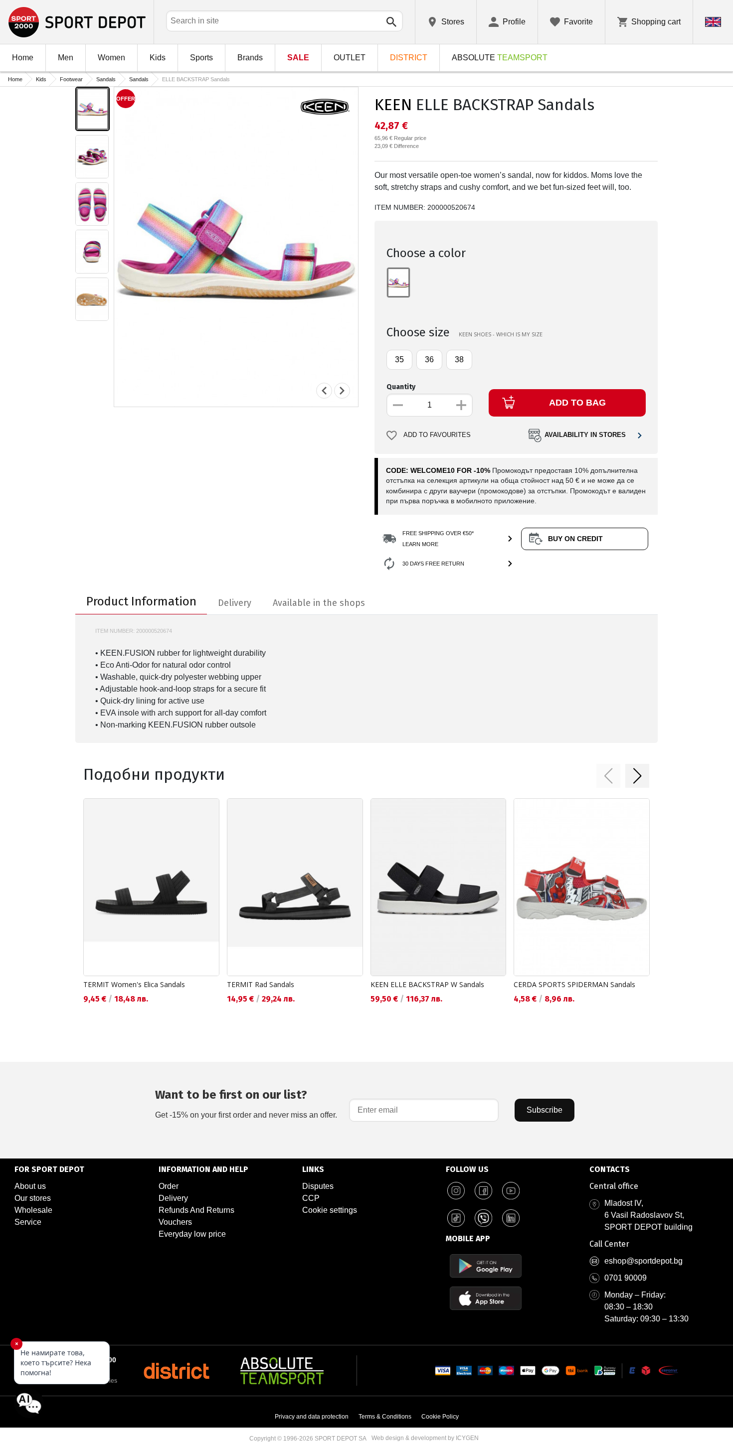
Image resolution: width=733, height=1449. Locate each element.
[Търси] (391, 21)
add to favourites (437, 435)
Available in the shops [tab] (319, 602)
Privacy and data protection (312, 1416)
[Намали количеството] (397, 405)
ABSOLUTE (500, 57)
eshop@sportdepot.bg (643, 1261)
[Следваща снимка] (342, 391)
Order (169, 1186)
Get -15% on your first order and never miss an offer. (246, 1103)
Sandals (106, 79)
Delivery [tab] (234, 602)
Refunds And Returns (196, 1210)
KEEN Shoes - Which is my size (501, 334)
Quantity (400, 387)
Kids (158, 57)
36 (429, 359)
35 (399, 359)
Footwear (71, 79)
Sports (201, 57)
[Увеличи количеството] (461, 405)
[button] (608, 775)
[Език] (713, 22)
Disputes (318, 1186)
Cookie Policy (440, 1416)
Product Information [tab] (141, 601)
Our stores (32, 1198)
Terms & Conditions (385, 1416)
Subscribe (544, 1110)
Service (27, 1222)
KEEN (393, 104)
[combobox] (284, 20)
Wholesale (33, 1210)
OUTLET (350, 57)
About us (30, 1186)
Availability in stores (585, 435)
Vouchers (175, 1222)
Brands (250, 57)
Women (111, 57)
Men (65, 57)
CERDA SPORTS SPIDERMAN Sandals (574, 984)
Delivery (173, 1198)
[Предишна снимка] (324, 391)
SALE (298, 57)
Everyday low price (192, 1234)
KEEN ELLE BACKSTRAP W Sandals (427, 984)
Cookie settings (329, 1210)
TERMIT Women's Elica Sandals (134, 984)
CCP (311, 1198)
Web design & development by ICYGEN (425, 1438)
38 (459, 359)
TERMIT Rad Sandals (260, 984)
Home (22, 57)
